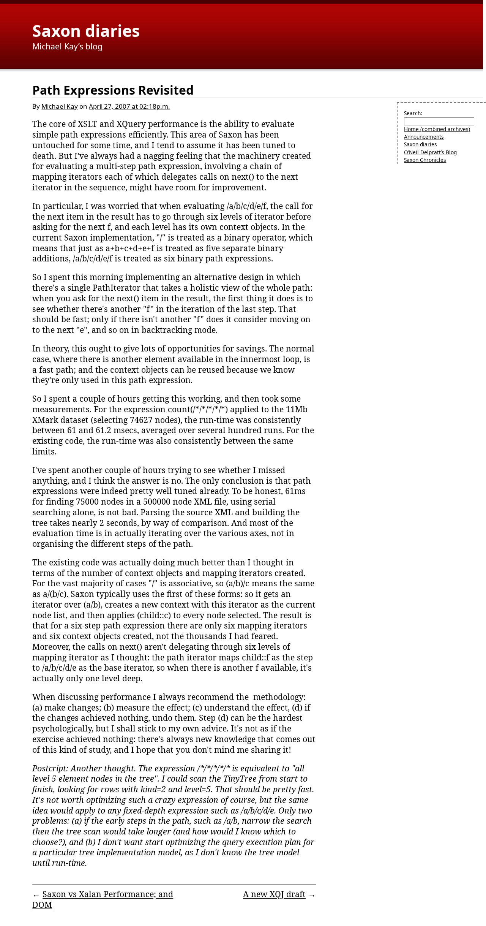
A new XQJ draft (274, 893)
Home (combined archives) (437, 129)
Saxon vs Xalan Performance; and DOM (102, 899)
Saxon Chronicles (425, 159)
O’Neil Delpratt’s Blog (430, 152)
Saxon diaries (86, 30)
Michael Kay (59, 106)
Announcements (424, 136)
